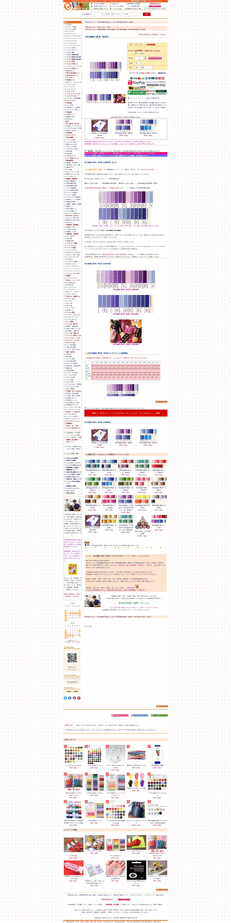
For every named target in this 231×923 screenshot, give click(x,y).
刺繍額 (79, 204)
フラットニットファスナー (73, 268)
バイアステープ (71, 289)
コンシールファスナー (73, 266)
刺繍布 (68, 204)
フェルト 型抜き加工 (72, 54)
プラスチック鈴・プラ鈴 (73, 128)
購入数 (131, 58)
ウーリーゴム (70, 308)
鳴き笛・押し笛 (71, 130)
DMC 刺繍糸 (111, 29)
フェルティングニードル (73, 66)
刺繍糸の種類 (102, 29)
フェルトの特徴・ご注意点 (73, 474)
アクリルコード (71, 287)
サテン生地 (69, 382)
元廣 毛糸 (69, 151)
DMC (109, 27)
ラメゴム (69, 301)
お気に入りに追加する (136, 98)
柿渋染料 (69, 356)
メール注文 (155, 107)
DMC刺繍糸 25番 (71, 185)
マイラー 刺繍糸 (71, 195)
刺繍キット (69, 206)
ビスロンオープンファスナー (73, 271)
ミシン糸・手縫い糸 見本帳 (73, 349)
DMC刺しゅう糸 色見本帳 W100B (140, 188)
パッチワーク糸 (71, 245)
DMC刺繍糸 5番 (71, 183)
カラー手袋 (69, 105)
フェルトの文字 (71, 48)
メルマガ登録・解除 (72, 453)
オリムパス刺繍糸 (71, 192)
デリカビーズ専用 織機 (73, 98)
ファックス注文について (73, 465)
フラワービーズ (71, 84)
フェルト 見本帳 (71, 27)
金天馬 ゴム (70, 310)
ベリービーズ (70, 87)
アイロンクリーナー (72, 317)
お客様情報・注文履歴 (133, 3)
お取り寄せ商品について (73, 472)
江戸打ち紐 (69, 285)
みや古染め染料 (71, 361)
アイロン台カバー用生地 (73, 384)
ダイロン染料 (70, 359)
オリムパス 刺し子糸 (72, 218)
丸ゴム (74, 298)
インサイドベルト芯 (72, 257)
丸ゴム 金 (69, 303)
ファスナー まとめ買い (73, 273)
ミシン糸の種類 (71, 345)
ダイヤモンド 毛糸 (72, 149)
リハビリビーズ (71, 89)
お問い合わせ (70, 493)
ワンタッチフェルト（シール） (74, 38)
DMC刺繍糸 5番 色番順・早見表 (147, 183)
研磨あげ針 (75, 326)
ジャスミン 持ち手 (72, 416)
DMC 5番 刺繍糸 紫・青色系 (136, 29)
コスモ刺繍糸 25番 (72, 190)
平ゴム (68, 298)
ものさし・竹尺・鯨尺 (73, 254)
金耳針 (68, 326)
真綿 (73, 395)
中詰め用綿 (75, 393)
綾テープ (69, 292)
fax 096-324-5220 (120, 922)
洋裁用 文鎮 (70, 241)
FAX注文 (163, 107)
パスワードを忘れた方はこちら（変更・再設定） (148, 904)
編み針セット (70, 167)
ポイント (160, 8)
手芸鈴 (68, 126)
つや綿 (68, 395)
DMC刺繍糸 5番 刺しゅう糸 (105, 563)
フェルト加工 (70, 52)
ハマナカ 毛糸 (70, 139)
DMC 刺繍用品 (70, 181)
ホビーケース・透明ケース (73, 109)
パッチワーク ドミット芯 (73, 409)
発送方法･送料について (101, 8)
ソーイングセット (71, 250)
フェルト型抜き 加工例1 (73, 57)
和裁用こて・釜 (71, 231)
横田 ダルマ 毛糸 (71, 144)
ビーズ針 (78, 328)
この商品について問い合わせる (138, 105)
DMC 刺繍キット (71, 208)
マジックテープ (71, 526)
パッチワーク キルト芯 (73, 407)
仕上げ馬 (69, 238)
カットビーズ (77, 82)
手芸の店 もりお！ (90, 27)
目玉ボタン (69, 119)
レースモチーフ (71, 176)
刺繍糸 (67, 523)
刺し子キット (70, 222)
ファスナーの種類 (71, 261)
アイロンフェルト (71, 41)
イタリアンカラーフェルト (73, 45)
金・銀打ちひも (71, 282)
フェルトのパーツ (71, 50)
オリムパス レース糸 (72, 172)
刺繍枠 (74, 204)
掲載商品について (71, 469)
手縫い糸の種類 (71, 347)
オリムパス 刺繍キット (73, 213)
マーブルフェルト (71, 43)
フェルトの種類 (71, 29)
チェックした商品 (117, 6)
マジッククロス (74, 528)
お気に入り (115, 3)
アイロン (69, 315)
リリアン (76, 292)
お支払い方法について (100, 6)
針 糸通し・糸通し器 (72, 331)
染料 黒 (68, 354)
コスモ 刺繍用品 (71, 188)
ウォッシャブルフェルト (73, 36)
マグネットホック (71, 278)
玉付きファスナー (71, 264)
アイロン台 (76, 315)
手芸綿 (68, 393)
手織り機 (74, 162)
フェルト (77, 521)
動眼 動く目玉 (70, 117)
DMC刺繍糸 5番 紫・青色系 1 (124, 133)
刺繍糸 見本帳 (70, 201)
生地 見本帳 (70, 370)
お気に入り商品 (71, 460)
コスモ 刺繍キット (72, 211)
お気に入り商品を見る (153, 98)
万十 (67, 236)
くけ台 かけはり (71, 229)
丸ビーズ (69, 82)
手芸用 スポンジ (71, 398)
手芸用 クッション (72, 400)
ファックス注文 (117, 8)
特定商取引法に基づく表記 (133, 8)
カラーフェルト (71, 33)
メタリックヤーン (71, 294)
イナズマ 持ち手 (71, 414)
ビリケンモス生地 (71, 372)
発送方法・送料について (73, 479)
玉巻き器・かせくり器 (73, 165)
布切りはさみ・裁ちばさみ (73, 252)
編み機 (68, 162)
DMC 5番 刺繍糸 (122, 29)
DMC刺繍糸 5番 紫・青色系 (123, 563)
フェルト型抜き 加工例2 (73, 59)
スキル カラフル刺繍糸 (73, 197)
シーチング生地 (71, 375)
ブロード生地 (70, 377)
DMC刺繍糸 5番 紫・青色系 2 (148, 133)
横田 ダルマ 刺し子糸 (72, 220)
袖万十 (72, 236)
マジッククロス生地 (72, 386)
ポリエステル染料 (71, 363)
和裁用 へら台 (70, 227)
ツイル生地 (69, 379)
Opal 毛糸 (69, 153)
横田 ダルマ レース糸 (72, 174)
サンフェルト (70, 31)
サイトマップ (70, 490)
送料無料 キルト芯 (72, 405)
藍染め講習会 (76, 365)
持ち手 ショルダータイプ (73, 418)
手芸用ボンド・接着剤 (73, 107)
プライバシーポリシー (136, 895)
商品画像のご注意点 (72, 467)
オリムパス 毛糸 (71, 146)
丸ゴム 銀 (69, 305)
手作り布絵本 (71, 517)
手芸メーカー (102, 27)
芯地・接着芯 (70, 389)
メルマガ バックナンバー (73, 488)
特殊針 (68, 328)
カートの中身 (161, 102)
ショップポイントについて (73, 463)
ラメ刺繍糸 (77, 199)
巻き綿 (78, 395)
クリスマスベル (76, 126)
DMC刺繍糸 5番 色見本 (109, 183)
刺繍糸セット (69, 199)
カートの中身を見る (133, 6)
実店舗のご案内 (71, 486)
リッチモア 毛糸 (71, 142)
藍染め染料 (69, 365)
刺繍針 (73, 328)
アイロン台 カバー (72, 319)
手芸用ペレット (71, 114)
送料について (133, 102)
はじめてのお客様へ (100, 3)
